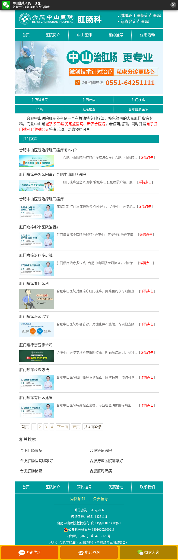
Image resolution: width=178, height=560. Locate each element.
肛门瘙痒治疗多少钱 (36, 255)
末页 (76, 427)
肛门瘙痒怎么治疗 (34, 317)
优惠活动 (147, 35)
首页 (26, 35)
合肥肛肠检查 (31, 471)
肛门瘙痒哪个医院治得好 (39, 227)
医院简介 (52, 35)
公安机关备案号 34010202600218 (91, 529)
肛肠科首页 (40, 100)
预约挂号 (115, 35)
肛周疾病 (89, 100)
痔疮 (39, 109)
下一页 (62, 427)
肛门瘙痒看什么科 (34, 284)
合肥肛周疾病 (100, 471)
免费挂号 (100, 499)
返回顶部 (77, 499)
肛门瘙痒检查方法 (34, 370)
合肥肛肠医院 (138, 109)
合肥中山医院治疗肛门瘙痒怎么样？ (49, 150)
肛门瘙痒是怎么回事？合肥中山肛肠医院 (52, 175)
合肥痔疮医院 (100, 451)
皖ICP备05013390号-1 (105, 523)
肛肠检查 (89, 109)
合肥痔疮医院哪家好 (105, 461)
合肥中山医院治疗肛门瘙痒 (41, 199)
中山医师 (84, 35)
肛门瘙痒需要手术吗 (36, 345)
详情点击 (146, 157)
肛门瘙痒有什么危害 (36, 398)
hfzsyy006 (97, 510)
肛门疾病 (138, 100)
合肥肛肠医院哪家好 (36, 461)
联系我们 (147, 487)
